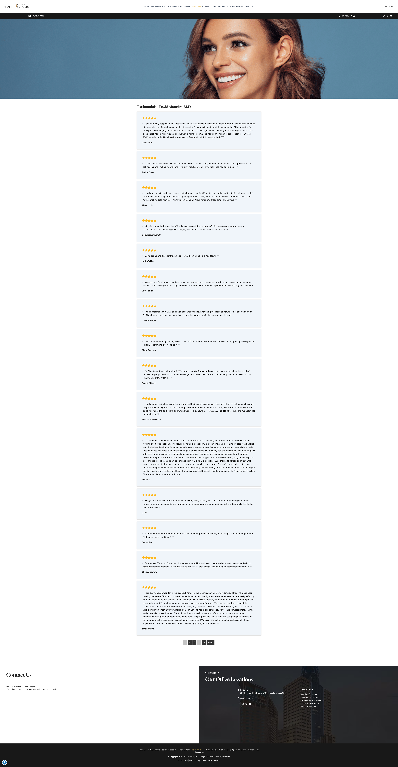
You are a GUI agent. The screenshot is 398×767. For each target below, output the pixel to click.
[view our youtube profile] (391, 16)
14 (204, 642)
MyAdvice (226, 757)
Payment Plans (253, 750)
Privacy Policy (194, 760)
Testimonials (196, 750)
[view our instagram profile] (383, 16)
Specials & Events (239, 750)
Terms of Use (207, 760)
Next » (210, 642)
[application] (166, 6)
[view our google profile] (387, 16)
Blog (229, 750)
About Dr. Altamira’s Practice (155, 750)
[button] (393, 6)
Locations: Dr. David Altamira (214, 750)
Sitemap (217, 760)
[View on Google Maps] (354, 16)
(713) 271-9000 (38, 16)
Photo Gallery (184, 750)
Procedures (172, 750)
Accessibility (183, 760)
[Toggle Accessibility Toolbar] (4, 762)
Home (140, 750)
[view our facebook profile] (380, 16)
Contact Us (199, 752)
